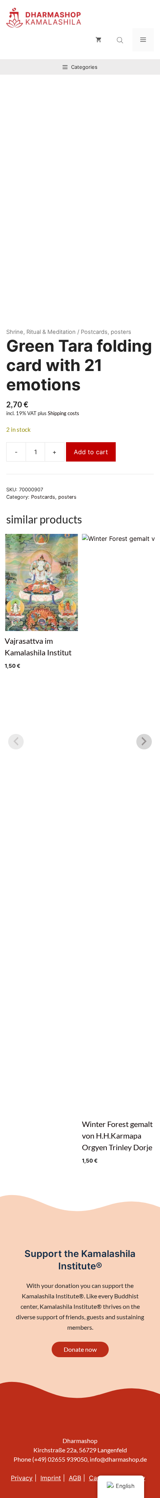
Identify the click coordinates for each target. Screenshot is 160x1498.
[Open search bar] (121, 40)
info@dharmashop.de (118, 1459)
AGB (75, 1478)
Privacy (22, 1478)
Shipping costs (63, 413)
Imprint (50, 1478)
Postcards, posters (54, 497)
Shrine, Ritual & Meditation (41, 331)
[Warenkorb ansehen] (98, 39)
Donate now (80, 1349)
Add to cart (91, 452)
